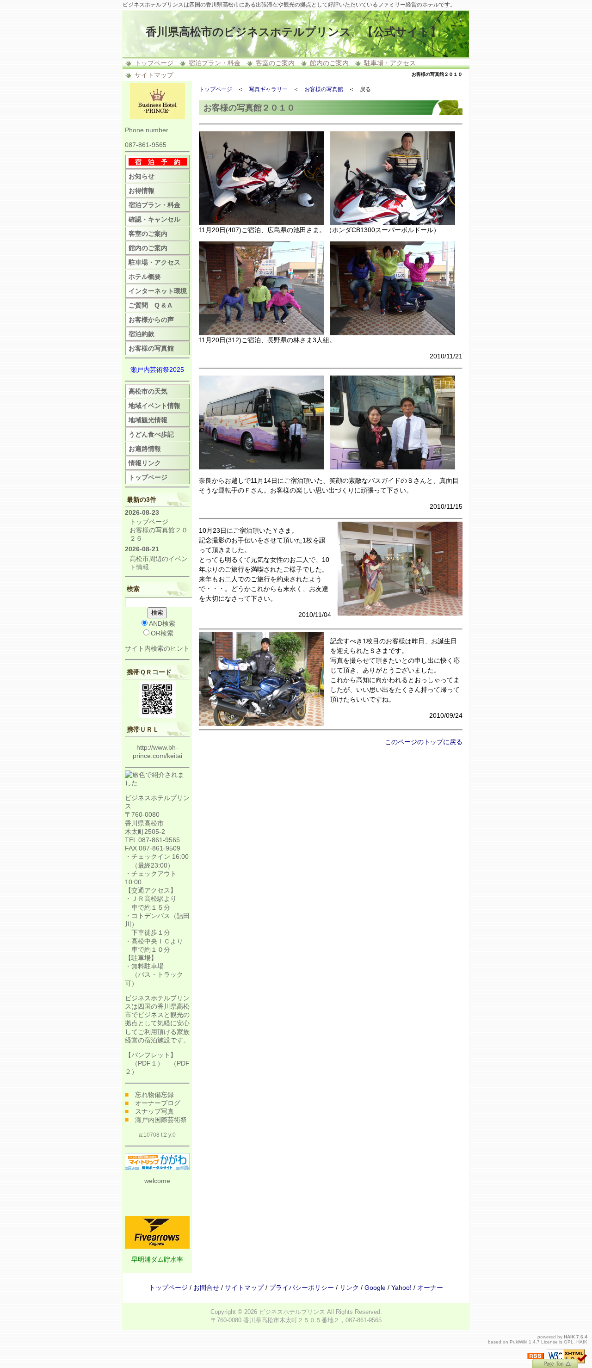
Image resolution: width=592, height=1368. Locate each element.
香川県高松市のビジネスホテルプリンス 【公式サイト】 (293, 31)
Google (375, 1287)
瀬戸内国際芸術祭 (161, 1119)
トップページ (154, 63)
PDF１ (147, 1063)
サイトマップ (154, 75)
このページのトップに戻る (423, 742)
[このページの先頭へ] (555, 1363)
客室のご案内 (275, 63)
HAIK (569, 1336)
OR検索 (162, 633)
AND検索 (162, 623)
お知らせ (141, 176)
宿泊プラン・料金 (214, 63)
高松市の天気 (148, 391)
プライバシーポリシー (301, 1287)
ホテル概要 (145, 276)
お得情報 (141, 190)
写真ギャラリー (268, 89)
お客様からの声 (151, 319)
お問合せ (206, 1287)
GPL (569, 1341)
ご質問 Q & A (150, 305)
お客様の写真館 (323, 89)
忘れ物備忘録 (154, 1094)
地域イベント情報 (154, 405)
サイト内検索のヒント (157, 648)
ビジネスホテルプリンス (292, 1311)
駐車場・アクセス (390, 63)
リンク (349, 1287)
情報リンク (145, 463)
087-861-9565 (145, 144)
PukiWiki (518, 1341)
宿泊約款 (141, 334)
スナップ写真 (154, 1111)
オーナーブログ (157, 1103)
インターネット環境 (158, 291)
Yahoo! (401, 1287)
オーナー (430, 1287)
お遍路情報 (145, 448)
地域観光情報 (148, 420)
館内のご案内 (329, 63)
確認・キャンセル (154, 219)
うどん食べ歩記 (151, 434)
